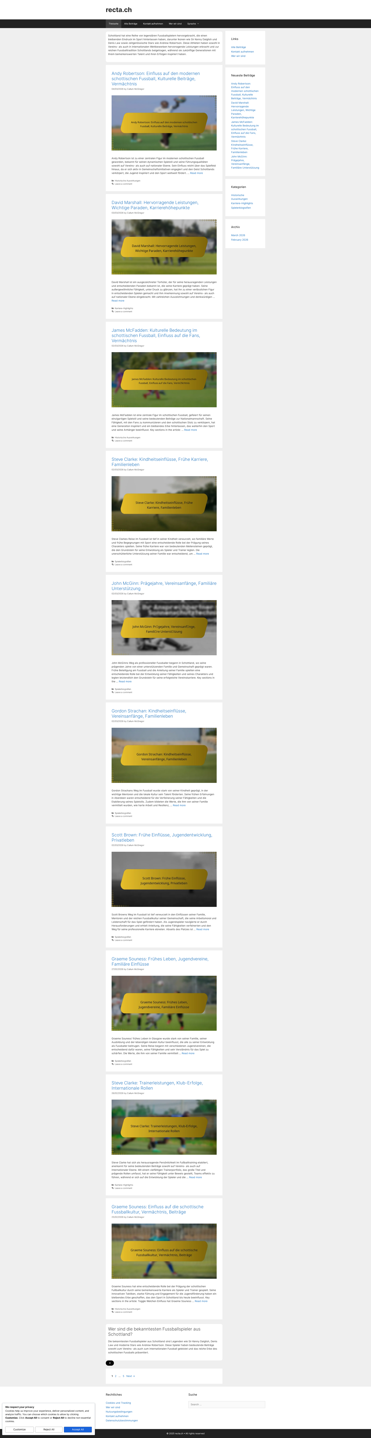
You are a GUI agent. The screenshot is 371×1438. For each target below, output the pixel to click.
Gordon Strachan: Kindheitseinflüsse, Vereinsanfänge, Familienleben (149, 713)
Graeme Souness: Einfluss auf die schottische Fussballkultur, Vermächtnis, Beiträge (157, 1209)
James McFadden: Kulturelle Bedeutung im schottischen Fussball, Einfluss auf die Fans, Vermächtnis (156, 335)
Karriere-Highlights (124, 308)
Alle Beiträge (130, 23)
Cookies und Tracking (118, 1402)
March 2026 (238, 235)
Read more (196, 173)
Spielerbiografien (123, 561)
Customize (19, 1429)
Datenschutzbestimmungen (122, 1420)
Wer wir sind (175, 23)
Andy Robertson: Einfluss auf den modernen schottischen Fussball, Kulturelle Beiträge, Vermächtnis (156, 78)
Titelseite (113, 23)
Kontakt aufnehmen (153, 23)
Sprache (191, 23)
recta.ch (119, 10)
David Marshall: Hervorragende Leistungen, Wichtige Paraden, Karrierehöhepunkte (155, 205)
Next (130, 1376)
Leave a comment (123, 184)
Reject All (48, 1429)
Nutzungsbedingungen (119, 1411)
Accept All (78, 1429)
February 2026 (239, 239)
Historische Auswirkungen (127, 180)
